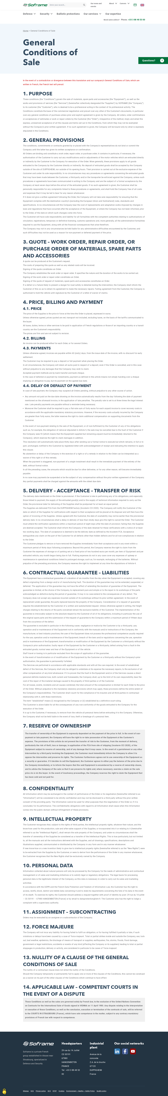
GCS (49, 1091)
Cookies (61, 1091)
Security (44, 13)
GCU (32, 1091)
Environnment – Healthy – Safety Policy (80, 1091)
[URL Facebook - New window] (125, 1051)
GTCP (55, 1091)
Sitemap (26, 1091)
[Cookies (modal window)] (4, 1091)
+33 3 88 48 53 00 (136, 20)
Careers (123, 3)
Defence (27, 13)
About (111, 3)
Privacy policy (41, 1091)
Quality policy (101, 1091)
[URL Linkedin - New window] (117, 1051)
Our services (91, 13)
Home (25, 31)
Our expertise (113, 13)
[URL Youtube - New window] (134, 1051)
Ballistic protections (68, 13)
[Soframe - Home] (35, 5)
